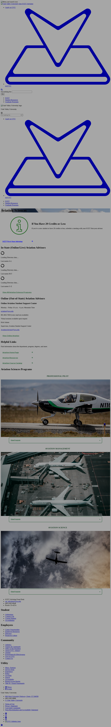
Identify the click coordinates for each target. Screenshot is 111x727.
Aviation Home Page (10, 352)
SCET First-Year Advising (12, 241)
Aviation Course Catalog (12, 363)
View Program (15, 440)
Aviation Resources (10, 358)
